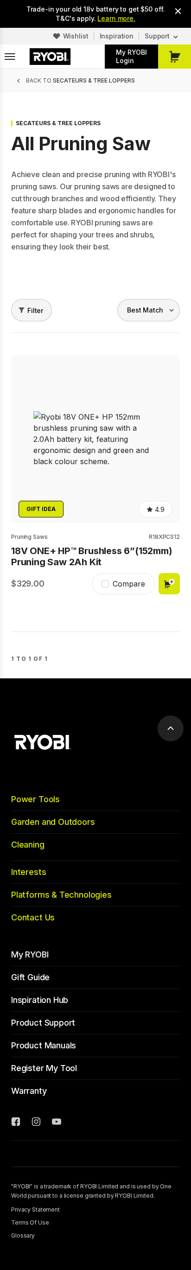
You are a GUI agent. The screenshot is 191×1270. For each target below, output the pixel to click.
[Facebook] (15, 1123)
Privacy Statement (35, 1209)
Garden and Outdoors (53, 822)
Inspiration (117, 36)
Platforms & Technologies (61, 895)
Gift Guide (30, 977)
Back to (80, 80)
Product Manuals (43, 1045)
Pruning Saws (29, 536)
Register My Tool (44, 1068)
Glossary (23, 1235)
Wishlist (76, 36)
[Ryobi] (50, 56)
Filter (35, 310)
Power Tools (35, 799)
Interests (28, 872)
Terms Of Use (30, 1222)
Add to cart (169, 583)
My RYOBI (30, 954)
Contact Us (33, 917)
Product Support (43, 1022)
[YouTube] (56, 1123)
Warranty (29, 1091)
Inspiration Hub (39, 1000)
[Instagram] (36, 1123)
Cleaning (28, 844)
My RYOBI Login (131, 56)
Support (157, 36)
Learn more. (116, 18)
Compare (129, 583)
